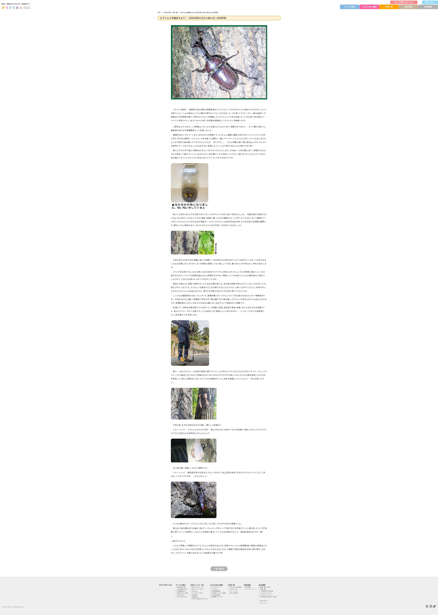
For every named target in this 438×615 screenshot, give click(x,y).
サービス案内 (349, 7)
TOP (159, 12)
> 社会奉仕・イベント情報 (218, 593)
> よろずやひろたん (181, 597)
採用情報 (408, 7)
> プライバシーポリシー (266, 595)
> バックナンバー (215, 587)
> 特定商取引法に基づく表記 (268, 597)
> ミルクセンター (233, 589)
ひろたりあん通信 (369, 7)
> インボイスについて (265, 593)
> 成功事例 (194, 595)
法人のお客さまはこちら (403, 2)
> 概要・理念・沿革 (264, 587)
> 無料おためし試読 (182, 593)
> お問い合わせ (263, 601)
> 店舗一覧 (262, 589)
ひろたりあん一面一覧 (170, 12)
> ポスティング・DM (196, 589)
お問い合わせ (430, 2)
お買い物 (389, 7)
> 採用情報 (247, 587)
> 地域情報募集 (215, 591)
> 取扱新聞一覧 (181, 587)
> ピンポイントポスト (196, 593)
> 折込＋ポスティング (197, 587)
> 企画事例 (194, 597)
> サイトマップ (263, 603)
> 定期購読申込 (181, 591)
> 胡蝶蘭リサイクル (216, 597)
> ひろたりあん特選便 (235, 587)
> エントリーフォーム (250, 589)
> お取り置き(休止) (182, 589)
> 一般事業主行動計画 (266, 591)
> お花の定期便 (233, 593)
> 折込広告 (194, 591)
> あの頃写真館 (215, 595)
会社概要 (428, 7)
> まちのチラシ (180, 595)
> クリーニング (232, 591)
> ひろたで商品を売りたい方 (199, 599)
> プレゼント (214, 589)
